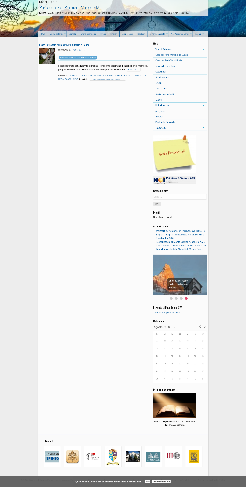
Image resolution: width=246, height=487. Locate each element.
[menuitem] (43, 34)
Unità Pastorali (56, 34)
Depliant (141, 34)
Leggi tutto (133, 70)
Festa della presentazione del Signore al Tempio (90, 76)
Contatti (72, 34)
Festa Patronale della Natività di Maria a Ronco (64, 45)
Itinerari (113, 34)
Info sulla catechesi (165, 66)
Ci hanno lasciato (157, 34)
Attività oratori (162, 77)
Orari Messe (127, 34)
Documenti (161, 88)
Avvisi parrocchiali (164, 94)
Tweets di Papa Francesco (166, 312)
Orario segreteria (88, 34)
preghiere (160, 111)
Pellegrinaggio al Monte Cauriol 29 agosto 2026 (180, 241)
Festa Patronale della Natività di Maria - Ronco (107, 79)
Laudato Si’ (161, 127)
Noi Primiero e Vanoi (180, 34)
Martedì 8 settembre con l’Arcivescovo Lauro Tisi (181, 230)
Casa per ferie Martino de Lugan (171, 54)
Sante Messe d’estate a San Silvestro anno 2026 (181, 245)
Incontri (198, 34)
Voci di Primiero (163, 49)
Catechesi (160, 71)
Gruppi (158, 82)
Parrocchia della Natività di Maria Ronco (78, 57)
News (75, 79)
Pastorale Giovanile (165, 122)
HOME (42, 34)
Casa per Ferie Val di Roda (168, 60)
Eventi (103, 34)
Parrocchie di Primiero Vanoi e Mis (70, 7)
